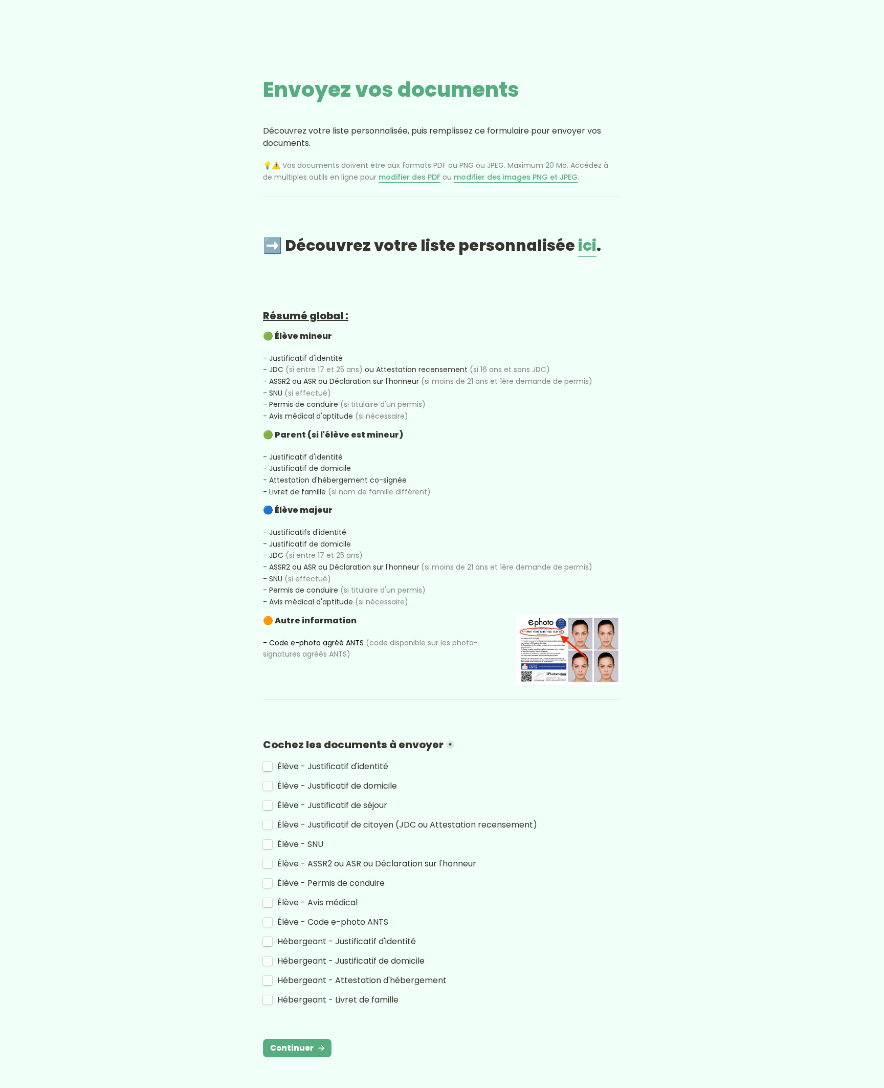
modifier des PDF (409, 177)
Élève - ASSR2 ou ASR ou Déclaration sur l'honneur (376, 863)
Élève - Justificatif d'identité (332, 766)
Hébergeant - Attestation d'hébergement (362, 980)
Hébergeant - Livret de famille (338, 1000)
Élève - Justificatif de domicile (337, 786)
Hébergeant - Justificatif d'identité (346, 941)
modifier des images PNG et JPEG (516, 177)
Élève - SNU (300, 844)
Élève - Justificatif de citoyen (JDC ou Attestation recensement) (407, 825)
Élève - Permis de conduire (331, 883)
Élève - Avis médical (317, 902)
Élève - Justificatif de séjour (332, 805)
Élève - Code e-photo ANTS (332, 922)
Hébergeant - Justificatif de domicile (351, 961)
